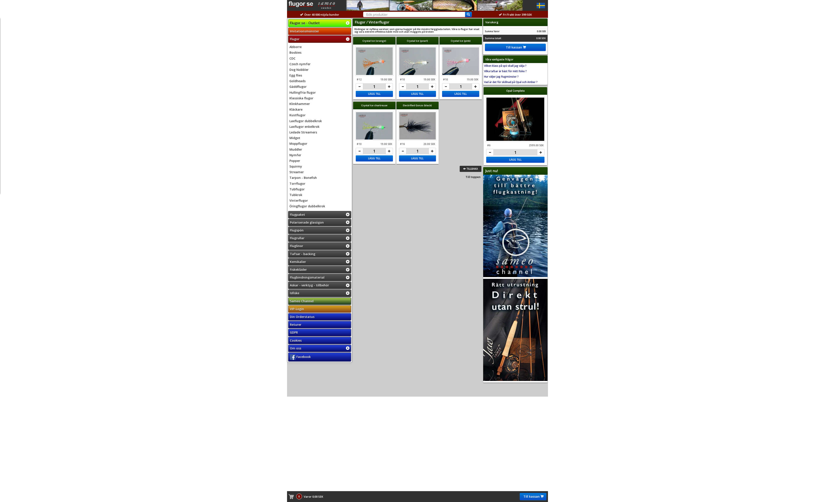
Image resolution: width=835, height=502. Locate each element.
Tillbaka (472, 169)
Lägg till (374, 94)
